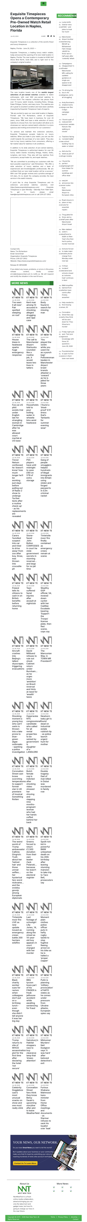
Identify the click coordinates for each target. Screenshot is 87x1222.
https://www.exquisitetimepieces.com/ (31, 261)
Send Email (19, 254)
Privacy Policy (63, 1217)
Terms (53, 1217)
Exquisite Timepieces (18, 150)
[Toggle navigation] (43, 4)
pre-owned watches (29, 185)
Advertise (74, 1217)
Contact (75, 1219)
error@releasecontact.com (20, 274)
